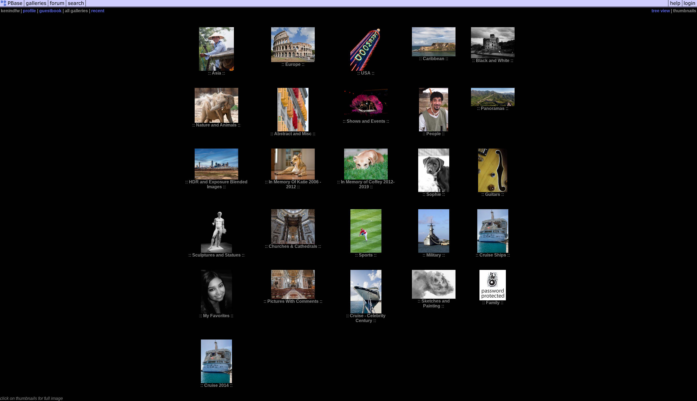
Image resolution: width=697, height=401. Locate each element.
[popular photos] (377, 6)
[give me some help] (675, 6)
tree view (661, 10)
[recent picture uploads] (36, 6)
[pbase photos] (12, 6)
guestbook (50, 10)
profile (29, 10)
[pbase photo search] (76, 6)
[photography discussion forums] (57, 6)
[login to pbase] (689, 6)
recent (97, 10)
